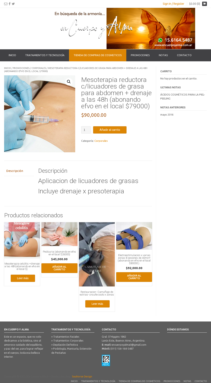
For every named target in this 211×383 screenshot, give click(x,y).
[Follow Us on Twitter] (13, 4)
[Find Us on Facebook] (10, 4)
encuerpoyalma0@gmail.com (129, 344)
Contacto (184, 55)
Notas (163, 55)
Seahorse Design (82, 376)
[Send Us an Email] (5, 4)
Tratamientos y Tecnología (44, 55)
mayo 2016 (166, 114)
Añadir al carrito (110, 129)
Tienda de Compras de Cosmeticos (98, 55)
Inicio (12, 55)
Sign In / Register (173, 3)
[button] (69, 81)
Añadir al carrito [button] (59, 268)
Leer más (23, 278)
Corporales (39, 68)
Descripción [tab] (14, 171)
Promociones (140, 55)
